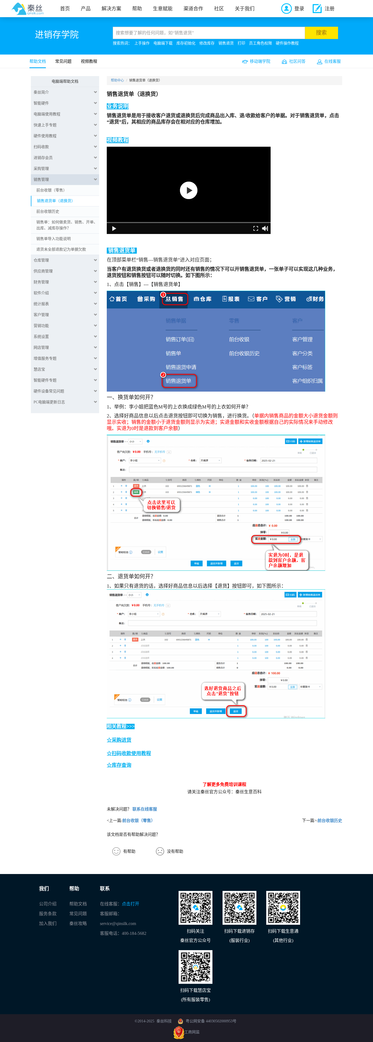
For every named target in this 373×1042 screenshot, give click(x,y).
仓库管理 (41, 260)
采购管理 (41, 169)
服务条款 (48, 913)
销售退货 (226, 43)
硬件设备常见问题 (49, 391)
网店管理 (41, 348)
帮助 (137, 8)
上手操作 (142, 43)
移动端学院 (260, 61)
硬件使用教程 (45, 136)
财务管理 (41, 282)
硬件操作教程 (287, 43)
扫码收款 (41, 147)
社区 (219, 8)
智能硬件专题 (45, 380)
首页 (65, 8)
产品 (86, 8)
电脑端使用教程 (47, 114)
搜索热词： (122, 43)
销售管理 (41, 180)
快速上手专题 (45, 125)
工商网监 (192, 1032)
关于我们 (244, 8)
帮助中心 (117, 80)
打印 (241, 43)
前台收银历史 (330, 820)
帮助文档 (37, 61)
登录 (299, 8)
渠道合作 (193, 8)
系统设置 (41, 337)
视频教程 (89, 61)
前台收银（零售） (138, 820)
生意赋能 (163, 8)
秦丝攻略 (78, 923)
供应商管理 (43, 271)
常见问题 (63, 61)
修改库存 (207, 43)
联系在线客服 (144, 809)
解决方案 (111, 8)
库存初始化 (186, 43)
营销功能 (41, 326)
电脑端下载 (163, 43)
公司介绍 (48, 904)
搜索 (321, 33)
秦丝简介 (41, 92)
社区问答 (297, 61)
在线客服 (332, 61)
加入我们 (48, 923)
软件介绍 (41, 293)
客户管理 (41, 315)
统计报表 (41, 304)
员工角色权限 (260, 43)
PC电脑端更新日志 (49, 402)
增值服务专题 (45, 358)
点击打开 (130, 904)
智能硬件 (41, 103)
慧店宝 (39, 369)
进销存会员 (43, 158)
